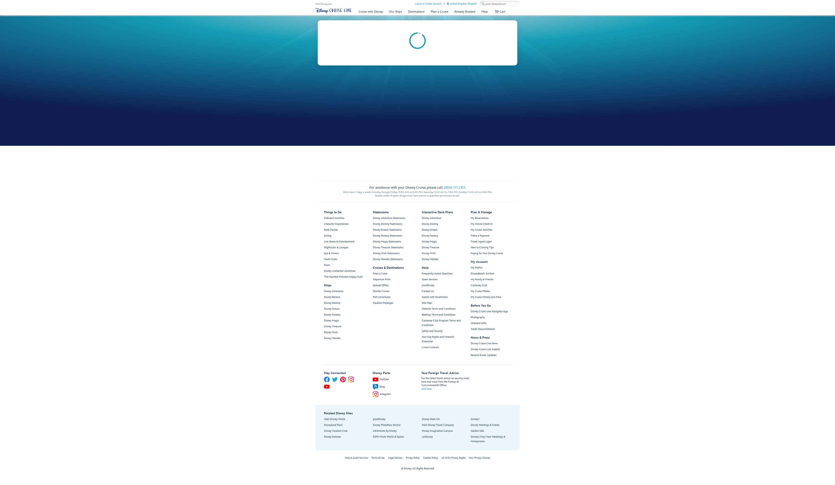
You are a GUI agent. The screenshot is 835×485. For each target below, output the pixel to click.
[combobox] (499, 4)
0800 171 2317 (454, 188)
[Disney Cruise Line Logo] (333, 11)
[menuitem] (448, 3)
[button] (499, 11)
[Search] (483, 4)
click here (426, 389)
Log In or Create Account (428, 3)
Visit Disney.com (323, 4)
